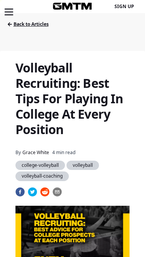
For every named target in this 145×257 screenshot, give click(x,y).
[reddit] (44, 192)
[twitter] (32, 192)
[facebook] (20, 192)
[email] (57, 192)
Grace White (35, 152)
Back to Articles (31, 24)
